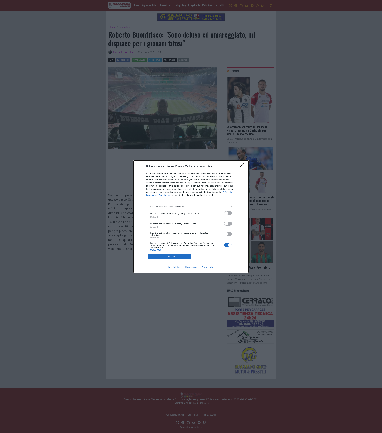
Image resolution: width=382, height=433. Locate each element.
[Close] (242, 166)
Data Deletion (174, 267)
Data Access (191, 267)
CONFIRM (169, 256)
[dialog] (191, 216)
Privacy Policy (207, 267)
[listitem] (191, 206)
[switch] (228, 213)
